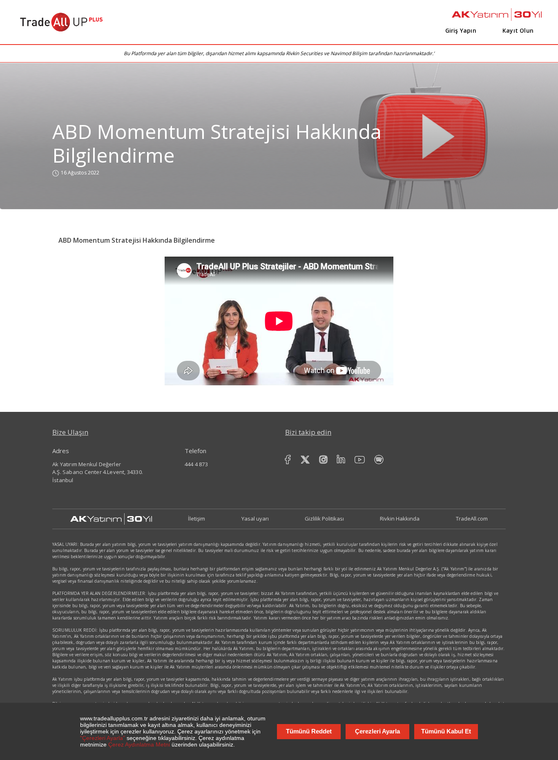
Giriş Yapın (460, 30)
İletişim (196, 518)
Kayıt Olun (517, 30)
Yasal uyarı (255, 518)
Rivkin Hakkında (400, 518)
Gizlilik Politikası (324, 518)
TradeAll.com (472, 518)
